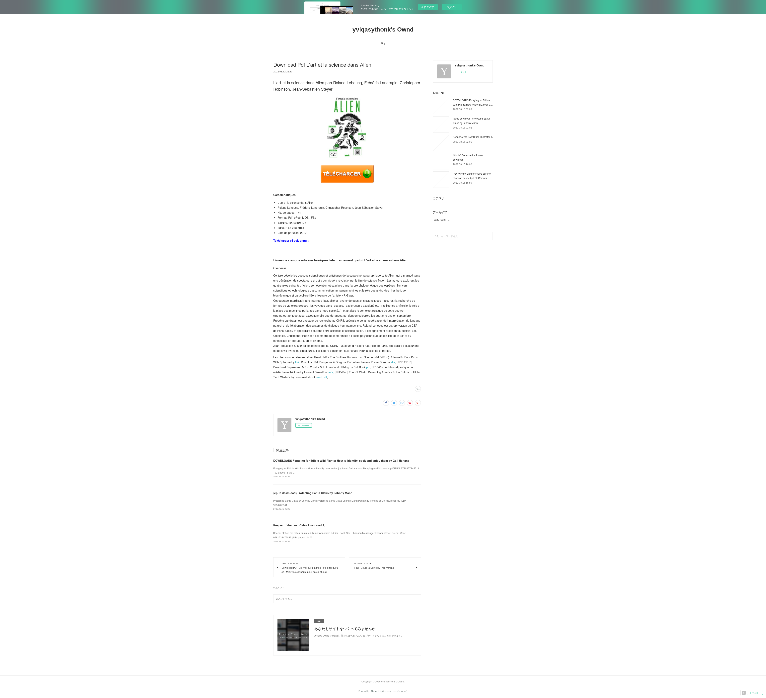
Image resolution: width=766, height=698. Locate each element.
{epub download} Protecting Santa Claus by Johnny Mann (312, 493)
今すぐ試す (427, 7)
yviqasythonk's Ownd (383, 29)
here (330, 372)
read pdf (321, 377)
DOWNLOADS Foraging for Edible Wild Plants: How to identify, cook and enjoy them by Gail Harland (341, 461)
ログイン (451, 7)
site (393, 362)
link (297, 362)
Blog (383, 43)
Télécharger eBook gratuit (291, 240)
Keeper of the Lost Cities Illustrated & (299, 525)
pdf (368, 367)
